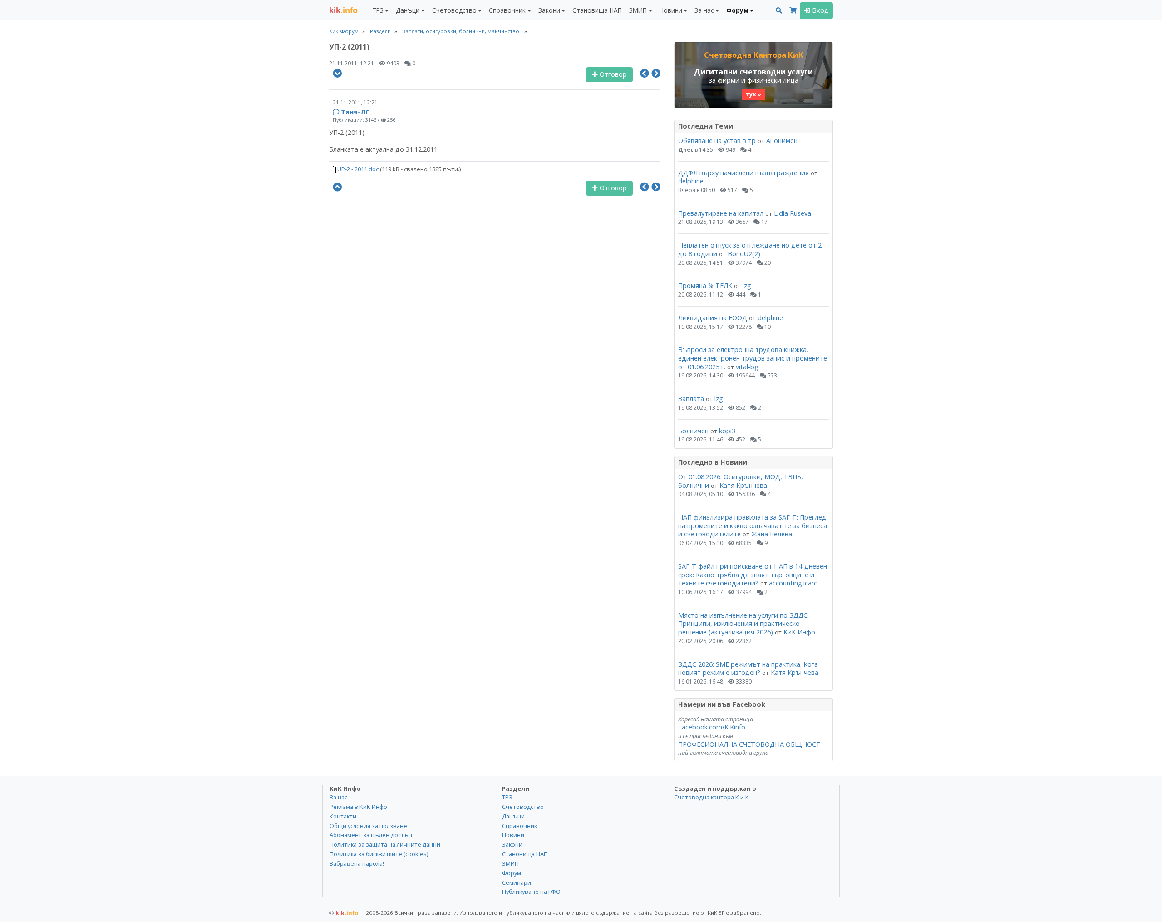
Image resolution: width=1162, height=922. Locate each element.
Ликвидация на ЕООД (712, 317)
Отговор (612, 74)
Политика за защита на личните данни (385, 844)
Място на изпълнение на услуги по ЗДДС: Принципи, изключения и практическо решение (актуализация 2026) (743, 623)
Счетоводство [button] (454, 10)
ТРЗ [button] (378, 10)
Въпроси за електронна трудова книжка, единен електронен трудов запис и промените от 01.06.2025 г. (752, 358)
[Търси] (779, 10)
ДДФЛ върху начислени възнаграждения (743, 173)
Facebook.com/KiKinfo (711, 727)
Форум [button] (737, 10)
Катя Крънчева (743, 485)
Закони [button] (549, 10)
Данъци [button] (407, 10)
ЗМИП (510, 863)
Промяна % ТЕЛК (705, 285)
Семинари (516, 882)
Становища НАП (597, 10)
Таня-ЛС (355, 112)
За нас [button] (704, 10)
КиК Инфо (799, 632)
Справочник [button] (507, 10)
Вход (819, 10)
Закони (512, 844)
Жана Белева (771, 534)
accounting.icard (793, 583)
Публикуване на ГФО (531, 891)
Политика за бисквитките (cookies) (379, 854)
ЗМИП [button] (638, 10)
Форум (511, 873)
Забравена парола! (357, 863)
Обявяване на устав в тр (718, 140)
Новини (513, 835)
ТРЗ (507, 797)
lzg (747, 285)
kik (344, 913)
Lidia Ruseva (792, 213)
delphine (691, 181)
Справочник (519, 826)
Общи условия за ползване (368, 826)
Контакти (343, 816)
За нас (338, 797)
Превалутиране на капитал (720, 213)
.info (343, 10)
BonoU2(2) (744, 253)
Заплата (691, 398)
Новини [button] (671, 10)
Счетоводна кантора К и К (711, 797)
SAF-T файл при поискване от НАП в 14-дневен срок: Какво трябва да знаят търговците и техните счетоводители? (752, 574)
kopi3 (727, 430)
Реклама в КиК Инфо (358, 807)
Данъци (513, 816)
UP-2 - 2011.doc (357, 169)
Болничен (693, 430)
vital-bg (747, 366)
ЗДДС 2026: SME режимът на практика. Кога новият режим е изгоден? (748, 668)
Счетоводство (523, 807)
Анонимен (782, 140)
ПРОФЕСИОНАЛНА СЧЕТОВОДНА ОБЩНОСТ (749, 744)
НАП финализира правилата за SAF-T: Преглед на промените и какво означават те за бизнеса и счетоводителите (752, 525)
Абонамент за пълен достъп (371, 835)
